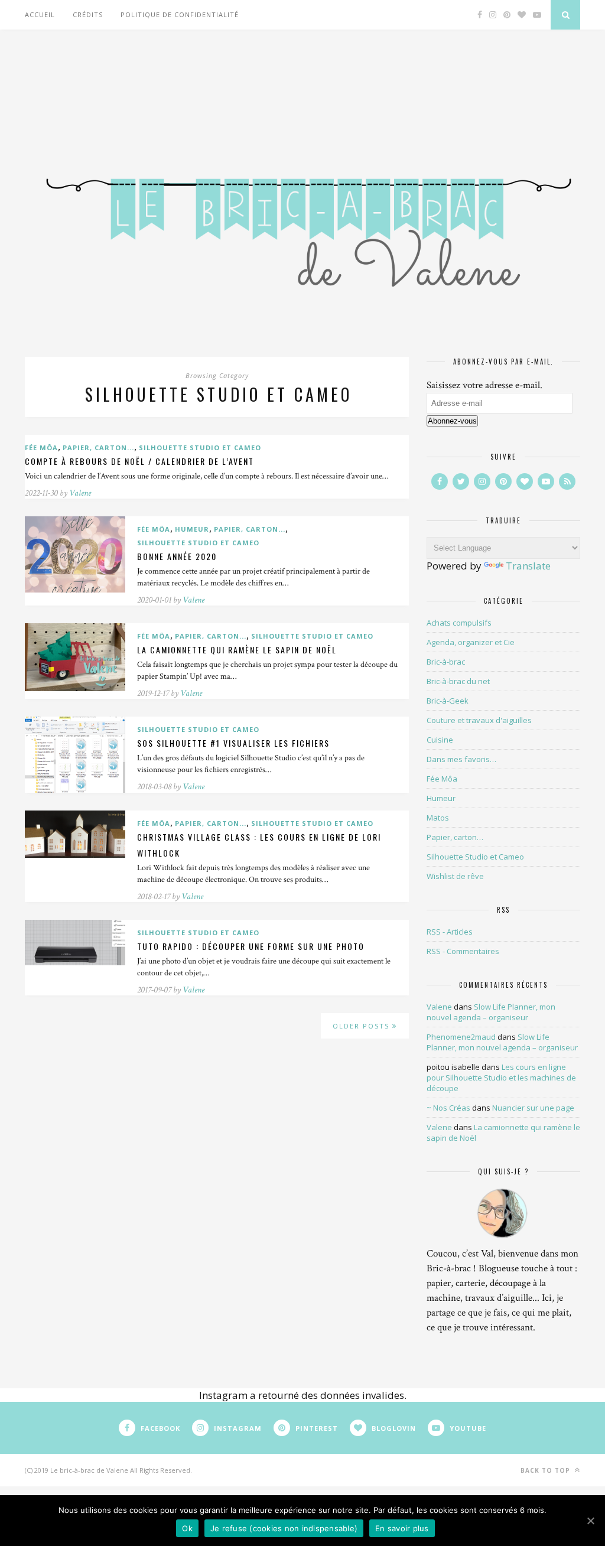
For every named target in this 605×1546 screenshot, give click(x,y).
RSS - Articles (450, 931)
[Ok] (590, 1521)
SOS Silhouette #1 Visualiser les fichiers (233, 743)
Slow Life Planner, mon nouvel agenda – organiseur (491, 1012)
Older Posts (362, 1025)
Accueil (40, 14)
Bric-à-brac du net (458, 681)
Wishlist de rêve (455, 876)
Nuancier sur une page (533, 1107)
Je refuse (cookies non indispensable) (283, 1528)
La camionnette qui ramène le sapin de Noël (237, 649)
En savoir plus (402, 1528)
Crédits (88, 14)
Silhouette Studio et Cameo (200, 447)
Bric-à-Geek (448, 700)
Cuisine (440, 739)
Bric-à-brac (446, 661)
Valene (80, 493)
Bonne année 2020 (177, 556)
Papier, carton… (455, 837)
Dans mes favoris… (461, 759)
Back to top (547, 1470)
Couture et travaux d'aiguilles (479, 720)
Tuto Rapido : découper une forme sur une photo (251, 946)
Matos (438, 817)
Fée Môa (41, 447)
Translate (528, 565)
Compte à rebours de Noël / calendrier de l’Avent (139, 461)
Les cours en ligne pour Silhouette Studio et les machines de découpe (501, 1077)
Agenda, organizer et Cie (471, 642)
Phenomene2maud (461, 1036)
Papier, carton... (98, 447)
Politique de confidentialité (180, 14)
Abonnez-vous (452, 420)
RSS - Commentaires (463, 951)
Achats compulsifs (459, 622)
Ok (187, 1528)
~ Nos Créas (448, 1107)
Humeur (192, 529)
